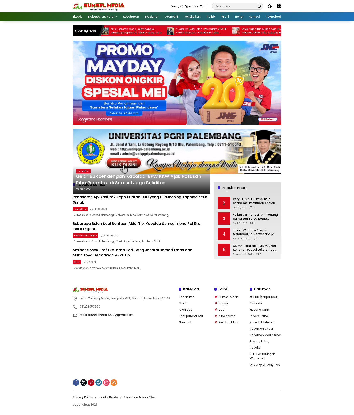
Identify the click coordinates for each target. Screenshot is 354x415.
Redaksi (255, 348)
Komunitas (83, 171)
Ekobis (183, 303)
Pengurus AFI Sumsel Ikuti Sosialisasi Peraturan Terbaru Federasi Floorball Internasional (255, 201)
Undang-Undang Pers (265, 365)
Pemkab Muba (229, 322)
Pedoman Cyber (261, 329)
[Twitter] (83, 382)
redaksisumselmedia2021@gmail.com (106, 315)
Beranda (256, 303)
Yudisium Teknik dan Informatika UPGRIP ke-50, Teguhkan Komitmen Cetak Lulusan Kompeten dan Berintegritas (184, 30)
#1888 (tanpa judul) (264, 297)
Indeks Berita (259, 316)
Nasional (185, 322)
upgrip (223, 303)
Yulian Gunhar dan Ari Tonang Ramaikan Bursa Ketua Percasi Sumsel (255, 217)
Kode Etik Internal (262, 322)
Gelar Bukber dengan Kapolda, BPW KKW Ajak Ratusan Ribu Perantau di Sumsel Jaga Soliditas (138, 179)
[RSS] (114, 382)
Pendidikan (80, 209)
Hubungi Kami (260, 310)
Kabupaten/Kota (191, 316)
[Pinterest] (91, 382)
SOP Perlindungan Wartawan (262, 356)
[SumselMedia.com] (99, 6)
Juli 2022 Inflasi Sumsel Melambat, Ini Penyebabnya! (254, 232)
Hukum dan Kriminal (85, 235)
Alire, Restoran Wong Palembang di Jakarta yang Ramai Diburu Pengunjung (118, 30)
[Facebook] (76, 382)
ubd (221, 310)
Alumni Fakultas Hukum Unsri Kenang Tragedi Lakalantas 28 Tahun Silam (254, 248)
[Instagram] (106, 382)
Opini (77, 262)
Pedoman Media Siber (265, 335)
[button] (259, 6)
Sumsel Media (229, 297)
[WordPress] (98, 382)
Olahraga (185, 310)
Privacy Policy (259, 341)
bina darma (227, 316)
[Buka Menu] (278, 6)
